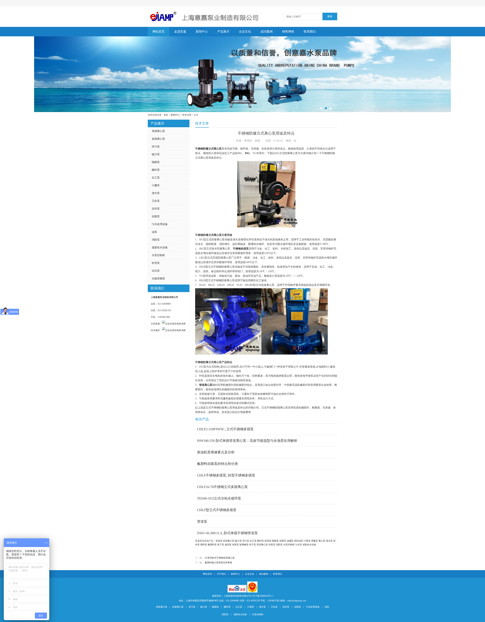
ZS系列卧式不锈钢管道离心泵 (220, 558)
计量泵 (156, 185)
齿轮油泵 (298, 540)
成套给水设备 (160, 247)
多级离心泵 (158, 138)
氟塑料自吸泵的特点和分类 (217, 464)
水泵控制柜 (158, 255)
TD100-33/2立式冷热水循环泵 (219, 498)
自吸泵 (156, 216)
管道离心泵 (205, 384)
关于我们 (221, 574)
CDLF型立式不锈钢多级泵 (216, 510)
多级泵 (267, 540)
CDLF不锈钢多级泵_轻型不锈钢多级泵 (226, 475)
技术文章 (186, 115)
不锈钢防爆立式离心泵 (208, 148)
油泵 (154, 232)
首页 (166, 115)
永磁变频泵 (158, 278)
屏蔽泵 (314, 540)
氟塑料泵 (212, 544)
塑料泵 (203, 544)
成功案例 (266, 31)
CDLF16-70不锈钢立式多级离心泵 (222, 487)
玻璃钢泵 (244, 544)
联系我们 (310, 31)
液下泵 (220, 544)
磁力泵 (156, 154)
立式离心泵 (215, 235)
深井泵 (156, 208)
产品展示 (223, 31)
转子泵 (252, 544)
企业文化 (245, 31)
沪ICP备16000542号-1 (262, 596)
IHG (247, 153)
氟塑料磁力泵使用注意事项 (218, 562)
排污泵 (156, 146)
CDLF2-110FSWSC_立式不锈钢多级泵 (225, 429)
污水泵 (298, 544)
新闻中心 (202, 31)
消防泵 (156, 239)
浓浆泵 (271, 544)
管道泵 (202, 521)
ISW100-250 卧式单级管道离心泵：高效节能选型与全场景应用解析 (247, 441)
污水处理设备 (160, 224)
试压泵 (156, 270)
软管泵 (156, 263)
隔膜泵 (156, 162)
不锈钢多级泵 (241, 248)
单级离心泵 (158, 131)
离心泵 (321, 540)
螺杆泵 (156, 169)
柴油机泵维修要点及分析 (216, 452)
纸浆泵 (235, 544)
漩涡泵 (228, 544)
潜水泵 (156, 193)
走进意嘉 (180, 31)
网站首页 (159, 31)
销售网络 (288, 31)
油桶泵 (290, 540)
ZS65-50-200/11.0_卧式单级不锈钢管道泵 (227, 533)
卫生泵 (156, 201)
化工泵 (156, 177)
